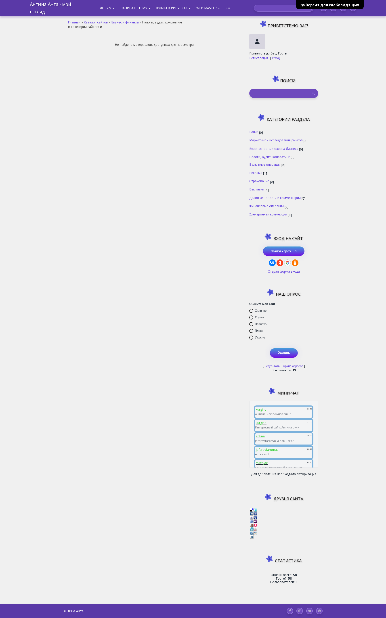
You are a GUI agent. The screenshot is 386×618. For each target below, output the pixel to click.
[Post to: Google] (252, 517)
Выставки (256, 189)
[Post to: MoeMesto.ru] (252, 529)
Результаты (272, 366)
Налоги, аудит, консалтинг (269, 157)
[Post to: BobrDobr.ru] (252, 525)
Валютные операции (265, 164)
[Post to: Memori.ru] (255, 525)
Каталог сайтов (96, 22)
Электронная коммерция (268, 214)
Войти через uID (284, 251)
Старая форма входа (284, 271)
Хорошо (260, 317)
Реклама (255, 173)
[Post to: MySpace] (255, 517)
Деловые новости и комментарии (275, 198)
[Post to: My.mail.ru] (252, 532)
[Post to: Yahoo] (255, 521)
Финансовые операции (266, 206)
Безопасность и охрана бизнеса (273, 148)
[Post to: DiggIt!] (252, 513)
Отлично (260, 310)
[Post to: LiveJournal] (255, 532)
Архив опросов (293, 366)
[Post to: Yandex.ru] (255, 529)
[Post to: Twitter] (255, 509)
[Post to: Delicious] (252, 509)
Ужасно (260, 337)
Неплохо (260, 324)
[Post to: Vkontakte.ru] (252, 536)
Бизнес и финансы (125, 22)
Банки (253, 132)
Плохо (259, 330)
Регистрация (259, 58)
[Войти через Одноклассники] (295, 262)
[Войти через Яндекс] (280, 262)
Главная (74, 22)
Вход (276, 58)
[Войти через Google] (287, 262)
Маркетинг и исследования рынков (276, 140)
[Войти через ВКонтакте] (272, 262)
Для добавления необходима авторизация (283, 474)
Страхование (259, 181)
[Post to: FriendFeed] (252, 521)
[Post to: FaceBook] (255, 513)
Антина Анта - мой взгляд (50, 8)
